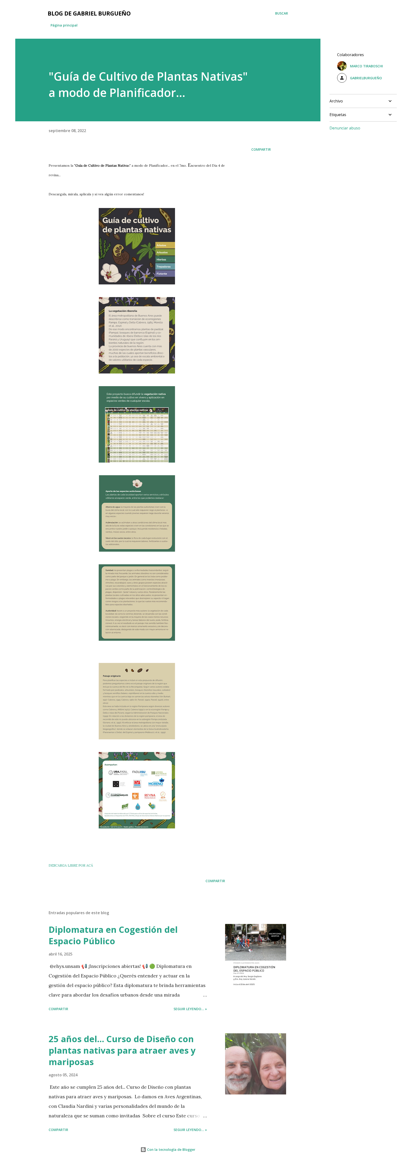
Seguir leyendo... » (190, 1009)
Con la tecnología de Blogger (170, 1149)
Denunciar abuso (345, 128)
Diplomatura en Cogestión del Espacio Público (113, 935)
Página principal (64, 25)
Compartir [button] (261, 149)
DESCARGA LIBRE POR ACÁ (71, 865)
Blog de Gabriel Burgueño (89, 13)
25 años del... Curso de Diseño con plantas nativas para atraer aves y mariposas (122, 1050)
